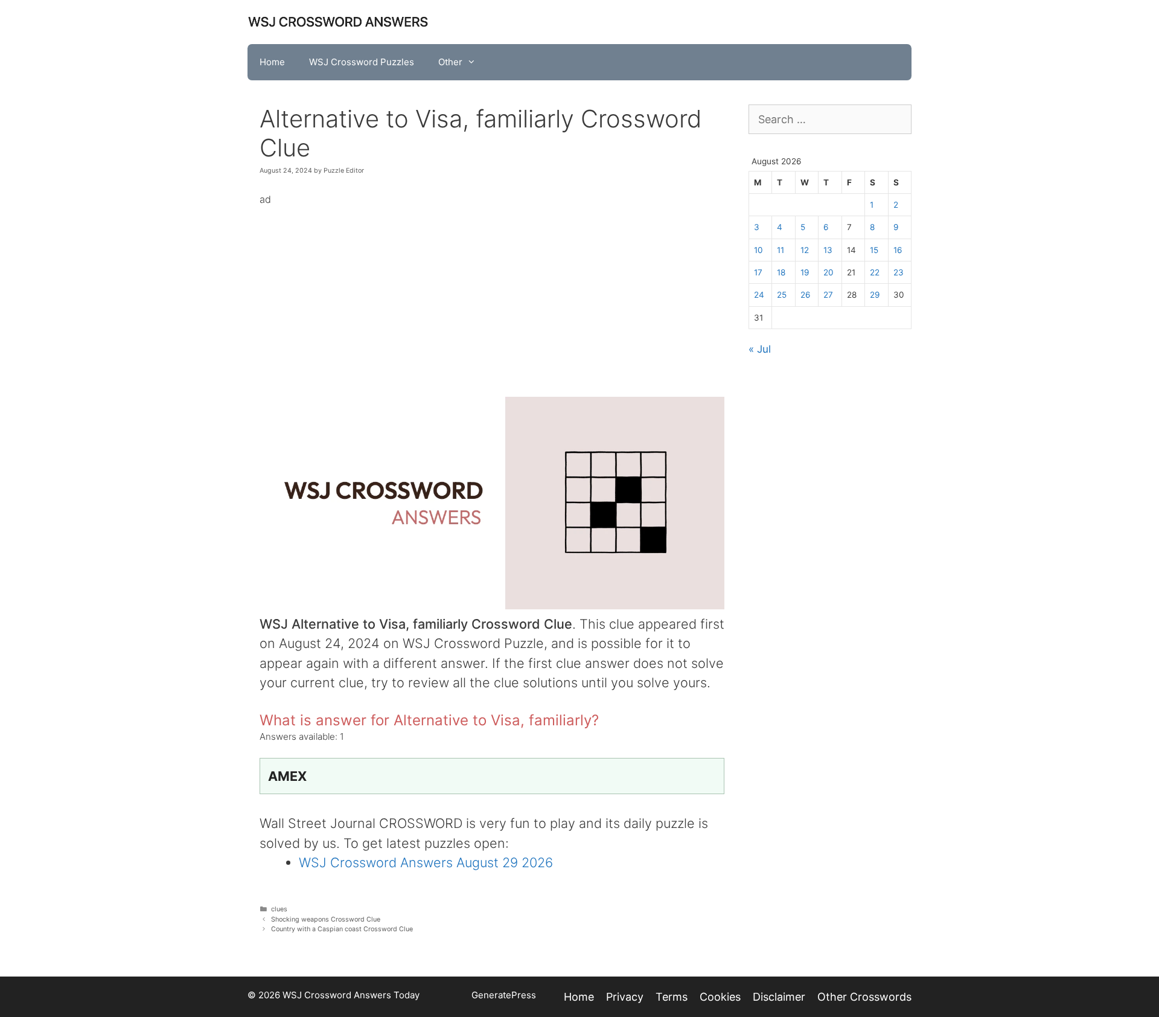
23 (898, 272)
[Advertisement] (492, 292)
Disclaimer (779, 996)
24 (759, 295)
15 (874, 250)
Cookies (720, 996)
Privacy (624, 996)
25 (782, 295)
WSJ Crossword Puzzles (361, 62)
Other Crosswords (864, 996)
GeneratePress (503, 995)
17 (758, 272)
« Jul (760, 349)
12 (804, 250)
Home (272, 62)
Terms (672, 996)
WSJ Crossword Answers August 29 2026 (426, 862)
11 (780, 250)
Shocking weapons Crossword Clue (325, 919)
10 (758, 250)
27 (828, 295)
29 (875, 295)
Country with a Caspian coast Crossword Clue (342, 929)
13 (827, 250)
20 (828, 272)
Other (450, 62)
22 (875, 272)
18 (781, 272)
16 (897, 250)
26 (805, 295)
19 (804, 272)
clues (279, 909)
